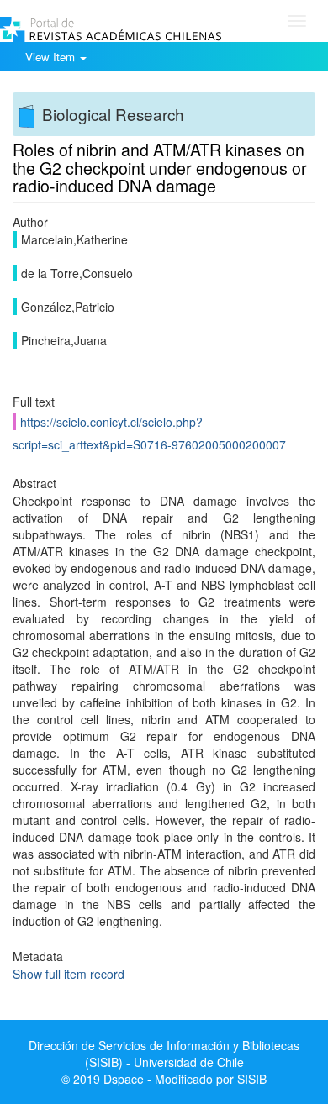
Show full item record (68, 973)
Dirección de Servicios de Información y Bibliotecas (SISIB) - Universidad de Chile (164, 1053)
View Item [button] (51, 57)
